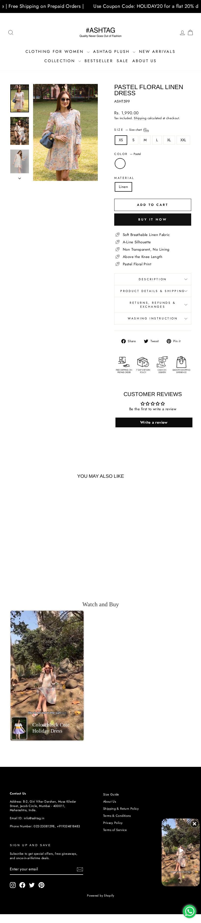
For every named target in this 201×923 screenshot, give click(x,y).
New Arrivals (157, 51)
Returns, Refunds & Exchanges (153, 305)
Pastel (120, 163)
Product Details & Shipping (152, 291)
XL (169, 140)
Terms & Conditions (117, 815)
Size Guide (111, 794)
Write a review (153, 422)
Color (127, 154)
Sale (123, 61)
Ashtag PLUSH (112, 51)
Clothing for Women (55, 51)
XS (121, 140)
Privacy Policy (113, 822)
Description (153, 279)
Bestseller (99, 61)
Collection (60, 61)
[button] (47, 675)
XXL (183, 140)
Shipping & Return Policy (121, 808)
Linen (123, 186)
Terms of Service (115, 830)
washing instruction (152, 318)
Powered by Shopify (100, 895)
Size (128, 130)
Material (124, 178)
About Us (144, 61)
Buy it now (152, 219)
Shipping (140, 118)
